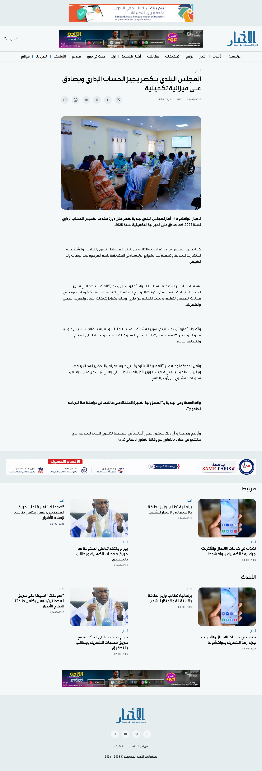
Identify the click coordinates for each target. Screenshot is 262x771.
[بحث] (5, 38)
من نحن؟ (143, 746)
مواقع (25, 56)
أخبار (202, 56)
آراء (113, 56)
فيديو (76, 56)
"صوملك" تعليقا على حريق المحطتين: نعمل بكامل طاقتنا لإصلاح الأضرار (38, 512)
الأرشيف (60, 56)
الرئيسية (234, 56)
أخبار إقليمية (131, 56)
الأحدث (217, 56)
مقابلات (153, 56)
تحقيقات (172, 56)
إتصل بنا (42, 56)
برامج (189, 56)
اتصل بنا (131, 746)
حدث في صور (96, 56)
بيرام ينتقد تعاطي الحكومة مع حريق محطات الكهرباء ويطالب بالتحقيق (102, 553)
